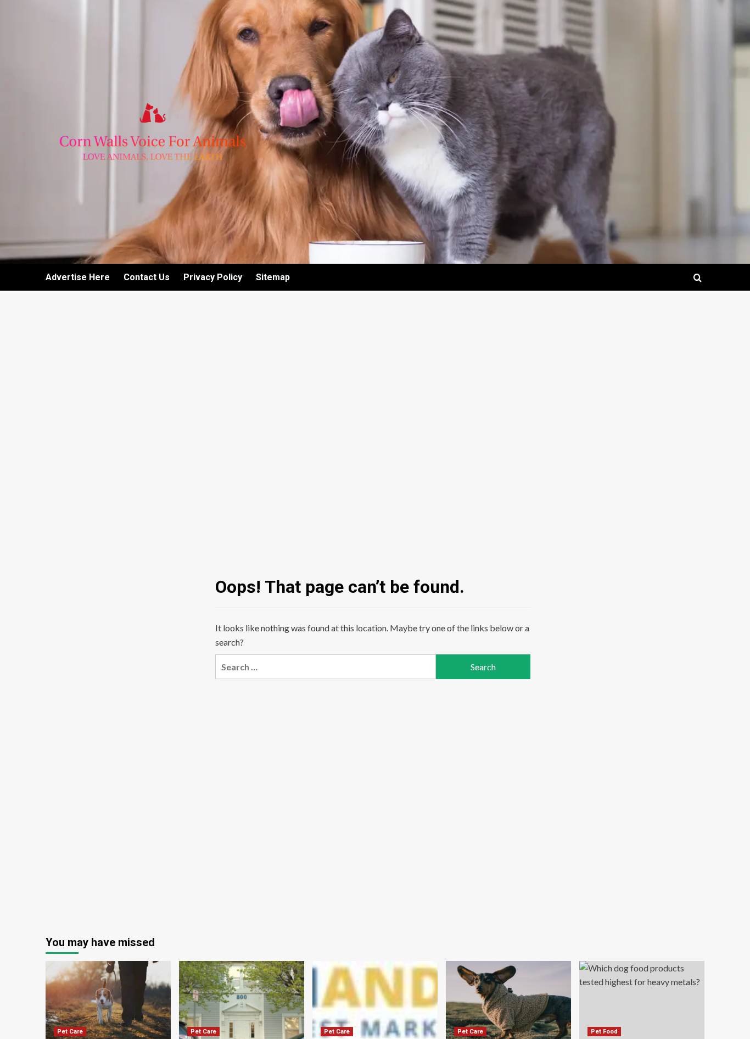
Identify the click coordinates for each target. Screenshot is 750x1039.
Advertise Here (78, 277)
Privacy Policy (212, 277)
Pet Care (70, 1031)
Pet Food (604, 1031)
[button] (697, 277)
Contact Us (147, 277)
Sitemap (273, 277)
